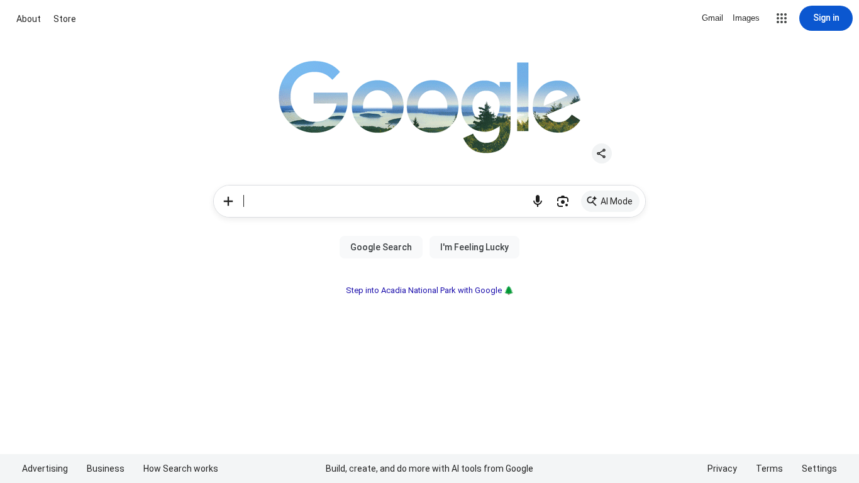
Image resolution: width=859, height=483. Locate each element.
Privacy (722, 469)
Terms (769, 469)
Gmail (712, 18)
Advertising (45, 469)
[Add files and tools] (228, 201)
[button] (781, 18)
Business (106, 469)
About (28, 19)
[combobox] (384, 201)
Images (746, 18)
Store (64, 19)
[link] (610, 201)
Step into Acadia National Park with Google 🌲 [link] (430, 290)
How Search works (180, 469)
